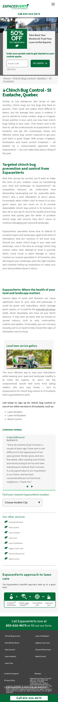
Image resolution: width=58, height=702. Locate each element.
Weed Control (14, 419)
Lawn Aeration (14, 411)
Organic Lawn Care (16, 548)
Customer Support (11, 673)
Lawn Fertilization (16, 415)
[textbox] (17, 63)
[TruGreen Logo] (16, 9)
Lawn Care (13, 538)
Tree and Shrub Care (16, 553)
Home (6, 78)
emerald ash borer (46, 309)
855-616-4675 (16, 625)
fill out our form (41, 625)
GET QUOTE (40, 63)
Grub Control (14, 527)
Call (29, 14)
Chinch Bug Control (24, 78)
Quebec (42, 78)
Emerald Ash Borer (16, 522)
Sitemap (37, 673)
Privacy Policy (9, 680)
